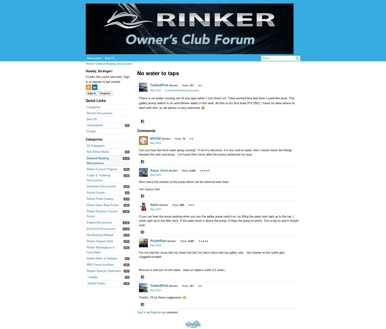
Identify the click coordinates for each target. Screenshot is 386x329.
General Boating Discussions (183, 90)
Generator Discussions (101, 186)
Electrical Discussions (101, 228)
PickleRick (158, 241)
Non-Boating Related (100, 235)
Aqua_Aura (159, 170)
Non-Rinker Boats (98, 151)
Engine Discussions (99, 222)
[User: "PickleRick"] (143, 242)
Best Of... (110, 58)
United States (96, 283)
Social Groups (96, 192)
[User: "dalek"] (143, 206)
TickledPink (159, 85)
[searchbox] (280, 58)
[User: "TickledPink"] (143, 87)
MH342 (155, 138)
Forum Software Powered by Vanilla (193, 324)
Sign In (91, 93)
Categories (94, 107)
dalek (154, 205)
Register (105, 93)
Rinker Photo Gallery (100, 199)
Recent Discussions (100, 113)
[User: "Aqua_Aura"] (143, 172)
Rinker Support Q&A (100, 241)
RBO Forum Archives (100, 264)
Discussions (94, 58)
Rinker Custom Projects (102, 169)
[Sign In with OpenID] (88, 87)
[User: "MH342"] (143, 140)
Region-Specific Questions (104, 271)
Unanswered (95, 125)
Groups (91, 131)
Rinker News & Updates (102, 258)
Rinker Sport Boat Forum (103, 205)
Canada (92, 277)
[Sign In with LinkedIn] (94, 87)
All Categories (96, 145)
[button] (143, 122)
